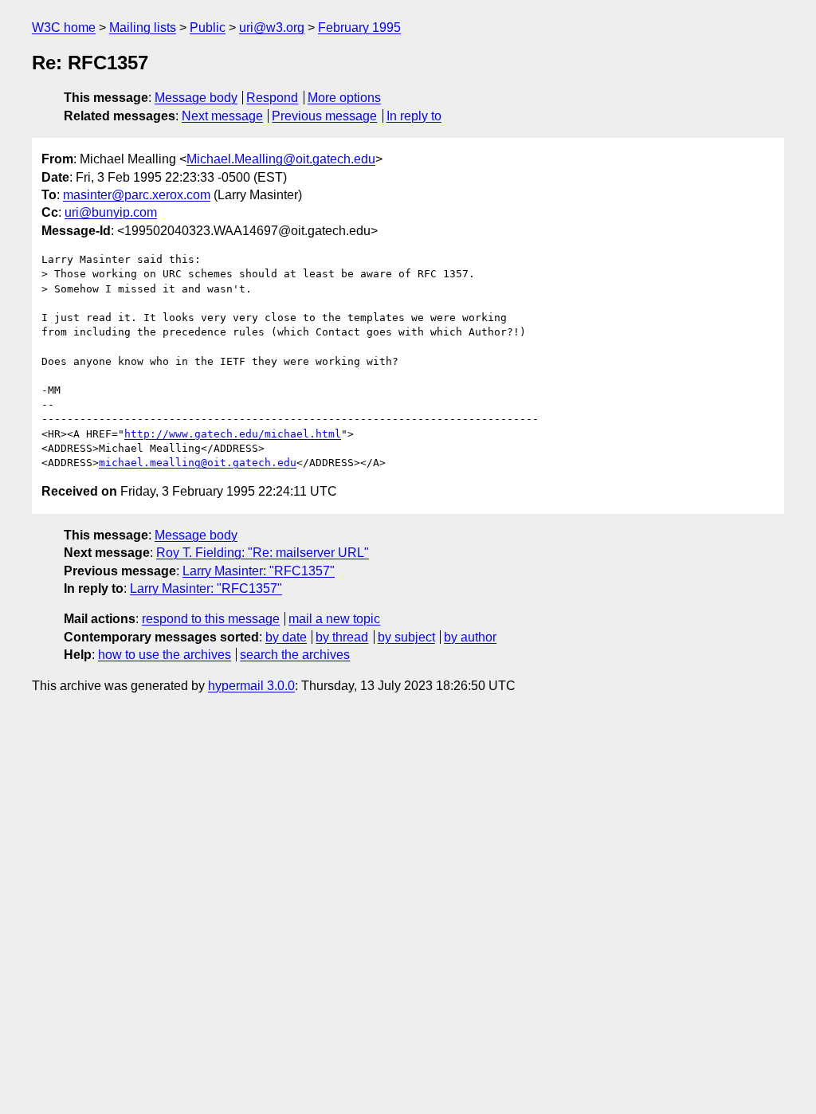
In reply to (413, 116)
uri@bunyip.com (111, 212)
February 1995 (359, 27)
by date (286, 637)
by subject (406, 637)
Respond (272, 97)
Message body (196, 97)
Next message (222, 116)
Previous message (324, 116)
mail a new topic (334, 619)
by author (470, 637)
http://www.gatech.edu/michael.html (232, 434)
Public (208, 27)
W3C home (64, 27)
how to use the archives (164, 654)
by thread (342, 637)
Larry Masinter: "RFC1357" (258, 571)
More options (344, 97)
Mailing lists (142, 27)
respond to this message (211, 619)
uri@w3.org (271, 27)
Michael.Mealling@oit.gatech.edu (280, 159)
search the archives (295, 654)
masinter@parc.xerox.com (136, 195)
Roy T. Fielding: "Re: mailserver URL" (262, 552)
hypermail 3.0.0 (251, 685)
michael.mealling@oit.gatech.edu (197, 463)
